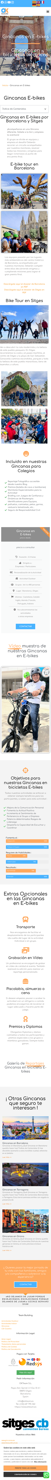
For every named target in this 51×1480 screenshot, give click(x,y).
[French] (42, 2)
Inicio (5, 85)
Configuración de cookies (25, 1474)
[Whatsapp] (5, 2)
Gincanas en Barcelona (15, 1143)
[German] (34, 5)
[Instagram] (12, 2)
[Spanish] (38, 5)
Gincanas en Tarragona (15, 1190)
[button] (48, 11)
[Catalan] (34, 2)
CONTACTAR (25, 626)
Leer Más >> (7, 1157)
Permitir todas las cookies (25, 1468)
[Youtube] (9, 2)
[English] (38, 2)
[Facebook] (2, 2)
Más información (40, 1462)
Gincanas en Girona (13, 1236)
